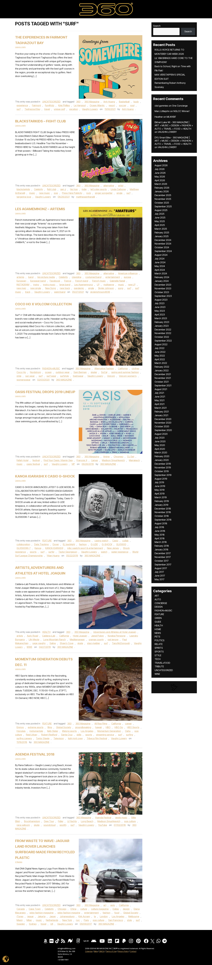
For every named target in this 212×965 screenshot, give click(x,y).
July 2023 (159, 303)
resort (112, 105)
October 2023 (162, 292)
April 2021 (159, 404)
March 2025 (161, 228)
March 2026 (161, 184)
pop (56, 193)
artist (120, 185)
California (123, 368)
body (136, 101)
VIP (73, 464)
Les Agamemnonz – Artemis (40, 209)
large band (64, 284)
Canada (21, 908)
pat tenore (113, 639)
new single (35, 288)
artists (20, 635)
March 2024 (161, 273)
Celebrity (38, 189)
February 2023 (162, 322)
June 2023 (160, 307)
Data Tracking (41, 544)
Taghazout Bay (32, 109)
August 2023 (161, 299)
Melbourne (133, 916)
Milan (29, 920)
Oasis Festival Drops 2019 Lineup (45, 392)
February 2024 (162, 277)
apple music (121, 817)
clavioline (76, 277)
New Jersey (113, 548)
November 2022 (163, 333)
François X (82, 460)
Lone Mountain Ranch (54, 639)
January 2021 (161, 415)
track (27, 291)
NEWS (158, 633)
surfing (129, 734)
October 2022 (162, 336)
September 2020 (163, 430)
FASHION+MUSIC (51, 368)
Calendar (89, 951)
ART (157, 595)
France (67, 280)
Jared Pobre (97, 635)
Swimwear (78, 376)
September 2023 (163, 296)
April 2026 (160, 180)
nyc (78, 920)
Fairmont (36, 105)
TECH (158, 659)
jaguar (30, 916)
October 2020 (162, 426)
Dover (56, 544)
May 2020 (160, 445)
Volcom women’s (128, 376)
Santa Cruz (67, 734)
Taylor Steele (42, 738)
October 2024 (162, 247)
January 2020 (162, 460)
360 (78, 101)
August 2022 (161, 344)
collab (125, 540)
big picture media (46, 277)
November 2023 (163, 288)
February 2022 (162, 366)
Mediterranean (77, 639)
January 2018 (161, 549)
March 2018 (161, 542)
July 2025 (159, 213)
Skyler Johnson (106, 288)
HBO (108, 727)
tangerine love (24, 196)
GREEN (158, 618)
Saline (53, 643)
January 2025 (162, 236)
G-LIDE (94, 544)
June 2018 (160, 530)
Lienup (94, 460)
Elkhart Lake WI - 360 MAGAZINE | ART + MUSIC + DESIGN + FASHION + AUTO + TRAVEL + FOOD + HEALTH (174, 125)
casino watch (101, 540)
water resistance (119, 551)
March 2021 (161, 407)
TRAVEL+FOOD (162, 662)
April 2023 (160, 314)
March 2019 (161, 497)
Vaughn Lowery (90, 109)
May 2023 (160, 310)
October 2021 (162, 381)
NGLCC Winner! (181, 111)
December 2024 (163, 240)
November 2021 (163, 378)
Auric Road (32, 635)
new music (44, 193)
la (95, 916)
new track (65, 288)
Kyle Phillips (64, 105)
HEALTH (46, 632)
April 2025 (160, 225)
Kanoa (38, 548)
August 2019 (161, 478)
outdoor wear (63, 372)
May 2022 (160, 355)
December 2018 (163, 508)
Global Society (63, 727)
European (21, 280)
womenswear (23, 379)
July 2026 (160, 169)
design (126, 908)
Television (59, 738)
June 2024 (160, 262)
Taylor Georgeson (67, 551)
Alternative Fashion (104, 368)
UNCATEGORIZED (51, 101)
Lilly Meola (34, 639)
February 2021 (162, 411)
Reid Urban (31, 734)
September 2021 (163, 385)
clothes (135, 368)
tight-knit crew (75, 738)
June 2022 (160, 351)
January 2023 (162, 325)
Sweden (21, 923)
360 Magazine (92, 101)
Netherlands (52, 920)
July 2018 (159, 527)
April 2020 (160, 448)
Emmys (20, 727)
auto (112, 905)
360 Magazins (92, 456)
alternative (108, 185)
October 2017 (162, 560)
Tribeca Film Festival (97, 738)
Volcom (111, 376)
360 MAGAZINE (64, 379)
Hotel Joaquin (80, 635)
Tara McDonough (121, 643)
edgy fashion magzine (69, 912)
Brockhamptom (32, 821)
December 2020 (163, 419)
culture (83, 908)
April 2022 (160, 359)
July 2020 (160, 437)
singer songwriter (103, 193)
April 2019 (160, 493)
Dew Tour (49, 821)
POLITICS (159, 640)
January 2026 (162, 191)
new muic (21, 288)
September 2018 (163, 519)
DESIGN (159, 606)
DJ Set (130, 456)
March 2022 (161, 363)
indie (84, 189)
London (104, 916)
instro (36, 284)
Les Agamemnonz (83, 284)
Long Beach (87, 821)
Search (157, 25)
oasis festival (33, 464)
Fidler (60, 821)
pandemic (79, 288)
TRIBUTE (159, 666)
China (73, 908)
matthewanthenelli (85, 196)
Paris (86, 920)
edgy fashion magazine (42, 912)
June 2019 (160, 486)
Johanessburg (67, 916)
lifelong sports (69, 731)
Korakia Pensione (116, 635)
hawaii (98, 727)
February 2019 (162, 501)
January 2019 (161, 504)
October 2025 (162, 202)
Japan (52, 916)
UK (51, 923)
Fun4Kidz (49, 105)
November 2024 (163, 243)
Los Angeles (87, 731)
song (120, 288)
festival (36, 460)
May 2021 (159, 400)
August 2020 (161, 433)
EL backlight (69, 544)
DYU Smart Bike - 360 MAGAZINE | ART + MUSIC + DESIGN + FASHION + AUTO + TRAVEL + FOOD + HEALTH (174, 140)
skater (94, 372)
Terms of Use (111, 951)
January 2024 (162, 281)
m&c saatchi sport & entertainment (85, 548)
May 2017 (159, 579)
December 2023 (163, 284)
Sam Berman (80, 372)
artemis (20, 277)
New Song (50, 288)
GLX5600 (121, 544)
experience (22, 105)
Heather (159, 116)
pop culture (130, 821)
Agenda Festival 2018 (35, 754)
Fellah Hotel (22, 460)
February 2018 (162, 545)
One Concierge (180, 105)
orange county (96, 639)
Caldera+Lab (48, 635)
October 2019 (162, 471)
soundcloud (50, 825)
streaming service (105, 734)
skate (80, 643)
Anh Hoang (109, 101)
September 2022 (163, 340)
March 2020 (161, 452)
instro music (49, 284)
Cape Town (35, 908)
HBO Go (119, 727)
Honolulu (21, 731)
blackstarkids (23, 189)
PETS (157, 636)
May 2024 (160, 266)
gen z (63, 189)
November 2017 (163, 557)
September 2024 (163, 251)
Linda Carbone (118, 189)
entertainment (112, 277)
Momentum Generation (109, 731)
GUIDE (158, 621)
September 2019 (163, 475)
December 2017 (163, 553)
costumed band (93, 277)
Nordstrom (35, 372)
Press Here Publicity (72, 193)
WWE (29, 647)
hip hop (74, 189)
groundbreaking (83, 727)
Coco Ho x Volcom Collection (43, 304)
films (49, 727)
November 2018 (163, 512)
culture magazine (100, 908)
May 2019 (160, 489)
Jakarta (41, 916)
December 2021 (163, 374)
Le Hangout (80, 105)
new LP (132, 284)
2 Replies (18, 862)
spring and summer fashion (125, 372)
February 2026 (162, 187)
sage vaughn (39, 643)
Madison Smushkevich (113, 460)
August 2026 (161, 165)
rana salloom (23, 825)
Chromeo (118, 456)
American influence (128, 273)
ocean (48, 372)
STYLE (158, 655)
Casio (115, 540)
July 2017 (159, 571)
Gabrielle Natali (117, 280)
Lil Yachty (72, 821)
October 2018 (162, 516)
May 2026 (160, 176)
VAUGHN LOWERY (167, 131)
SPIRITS (159, 647)
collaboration (23, 544)
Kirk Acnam (84, 916)
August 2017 (161, 568)
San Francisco (115, 920)
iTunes (20, 916)
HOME (158, 629)
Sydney (33, 923)
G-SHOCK (107, 544)
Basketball (124, 101)
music (32, 193)
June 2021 (160, 396)
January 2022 (162, 370)
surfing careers (24, 738)
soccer (122, 105)
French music (99, 280)
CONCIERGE (161, 603)
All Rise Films (100, 723)
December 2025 (163, 195)
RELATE (159, 644)
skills (79, 734)
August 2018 (161, 523)
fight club (51, 189)
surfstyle (64, 376)
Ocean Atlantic (97, 105)
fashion (83, 544)
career (128, 723)
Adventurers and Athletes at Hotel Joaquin (114, 632)
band (30, 277)
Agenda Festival (103, 817)
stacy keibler (93, 643)
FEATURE (47, 540)
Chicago (62, 908)
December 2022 (163, 329)
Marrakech (134, 460)
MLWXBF (171, 116)
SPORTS (159, 651)
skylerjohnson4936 (100, 291)
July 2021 (159, 392)
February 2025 (162, 232)
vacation (73, 109)
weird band (59, 291)
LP (98, 284)
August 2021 (161, 389)
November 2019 (163, 467)
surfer (51, 551)
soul (132, 105)
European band (38, 280)
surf (18, 109)
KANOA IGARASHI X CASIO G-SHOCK (45, 476)
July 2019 (159, 482)
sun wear (30, 376)
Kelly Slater (52, 731)
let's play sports (99, 189)
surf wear (51, 376)
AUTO (158, 599)
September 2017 (163, 564)
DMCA (101, 951)
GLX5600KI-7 (24, 548)
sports (33, 551)
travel (47, 109)
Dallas (116, 908)
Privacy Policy (123, 951)
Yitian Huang (53, 555)
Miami (19, 920)
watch (104, 551)
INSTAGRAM (23, 284)
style (19, 376)
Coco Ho (21, 372)
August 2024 (161, 254)
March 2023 (161, 318)
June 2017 (160, 575)
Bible (96, 951)
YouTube (102, 825)
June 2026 (160, 172)
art (104, 905)
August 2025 (161, 210)
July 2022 (159, 348)
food (116, 912)
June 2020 (160, 441)
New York (67, 920)
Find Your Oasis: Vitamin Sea (58, 460)
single (119, 193)
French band (81, 280)
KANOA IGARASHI (54, 548)
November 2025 (163, 198)
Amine (106, 456)
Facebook (55, 280)
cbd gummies (161, 105)
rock (88, 193)
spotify (63, 825)
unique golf (59, 109)
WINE (157, 674)
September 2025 (163, 206)
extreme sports (35, 727)
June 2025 (160, 217)
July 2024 (159, 258)
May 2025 (160, 221)
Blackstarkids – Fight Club (40, 121)
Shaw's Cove (66, 643)
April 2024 (160, 269)
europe (127, 277)
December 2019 (163, 463)
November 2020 (163, 422)
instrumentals (36, 731)
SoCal (104, 372)
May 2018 (160, 534)
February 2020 (162, 456)
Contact (133, 951)
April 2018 (160, 538)
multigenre (109, 284)
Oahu (128, 731)
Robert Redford (49, 734)
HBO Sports (133, 727)
